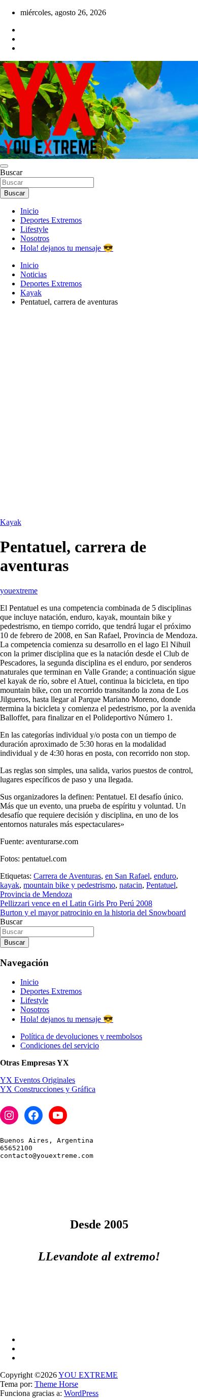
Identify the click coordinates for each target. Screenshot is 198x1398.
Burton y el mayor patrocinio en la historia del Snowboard (93, 912)
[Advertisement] (99, 414)
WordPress (81, 1393)
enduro (165, 876)
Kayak (10, 522)
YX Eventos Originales (37, 1080)
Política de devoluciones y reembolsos (81, 1036)
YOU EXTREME (88, 1375)
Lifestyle (34, 229)
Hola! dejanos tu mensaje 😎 (66, 248)
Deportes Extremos (51, 220)
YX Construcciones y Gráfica (47, 1089)
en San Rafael (127, 876)
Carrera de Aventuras (67, 876)
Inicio (29, 211)
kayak (9, 885)
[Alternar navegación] (4, 166)
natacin (130, 885)
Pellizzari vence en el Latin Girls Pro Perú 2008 (76, 903)
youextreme (19, 590)
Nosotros (34, 238)
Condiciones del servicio (59, 1045)
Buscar (11, 172)
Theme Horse (56, 1384)
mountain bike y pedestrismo (69, 885)
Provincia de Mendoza (36, 894)
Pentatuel (161, 885)
